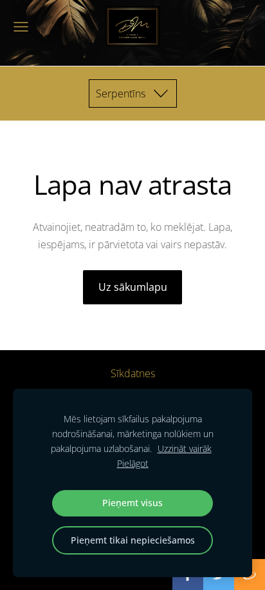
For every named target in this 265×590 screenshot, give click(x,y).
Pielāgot (133, 463)
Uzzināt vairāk (185, 448)
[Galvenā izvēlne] (21, 26)
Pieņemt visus (132, 503)
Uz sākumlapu (132, 287)
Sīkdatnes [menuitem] (133, 373)
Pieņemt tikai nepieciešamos (133, 540)
